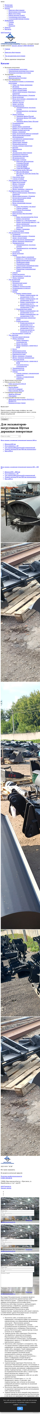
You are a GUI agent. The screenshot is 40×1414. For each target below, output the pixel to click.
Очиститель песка (18, 177)
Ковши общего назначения (21, 126)
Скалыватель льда (18, 140)
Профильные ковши (23, 262)
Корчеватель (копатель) (20, 154)
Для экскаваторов (14, 279)
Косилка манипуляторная (20, 337)
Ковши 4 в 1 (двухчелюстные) (22, 128)
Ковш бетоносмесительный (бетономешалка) (21, 136)
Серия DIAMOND (22, 165)
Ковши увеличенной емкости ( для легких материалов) (27, 223)
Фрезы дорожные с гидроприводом (22, 341)
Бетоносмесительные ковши (21, 198)
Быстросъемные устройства (21, 276)
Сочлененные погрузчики (17, 17)
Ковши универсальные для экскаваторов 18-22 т (29, 299)
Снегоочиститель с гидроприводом (22, 365)
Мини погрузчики (15, 13)
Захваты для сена (18, 102)
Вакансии (12, 26)
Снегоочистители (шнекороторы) (23, 239)
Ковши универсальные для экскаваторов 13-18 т (29, 296)
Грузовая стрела (17, 187)
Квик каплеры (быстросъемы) (22, 213)
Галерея (11, 22)
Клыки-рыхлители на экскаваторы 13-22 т (27, 327)
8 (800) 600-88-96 (28, 45)
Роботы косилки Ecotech (17, 15)
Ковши (14, 215)
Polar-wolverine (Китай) (16, 391)
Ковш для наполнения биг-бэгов (27, 217)
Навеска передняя (18, 370)
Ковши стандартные (23, 219)
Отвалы (15, 205)
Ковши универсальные (23, 293)
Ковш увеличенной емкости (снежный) (25, 133)
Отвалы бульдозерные (23, 210)
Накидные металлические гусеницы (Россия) (24, 162)
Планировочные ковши (24, 309)
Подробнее (22, 1404)
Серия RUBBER (21, 166)
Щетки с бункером (18, 184)
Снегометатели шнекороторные (22, 139)
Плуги (14, 349)
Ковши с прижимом (19, 132)
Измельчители (17, 149)
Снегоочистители (18, 359)
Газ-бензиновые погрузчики (18, 69)
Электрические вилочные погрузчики (21, 71)
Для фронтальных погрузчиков (19, 191)
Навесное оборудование (16, 10)
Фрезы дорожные (18, 114)
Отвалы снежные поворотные (22, 146)
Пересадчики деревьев (19, 142)
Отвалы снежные (18, 185)
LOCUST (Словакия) (16, 389)
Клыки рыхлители (18, 274)
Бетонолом (16, 281)
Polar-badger (12, 396)
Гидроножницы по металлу (21, 288)
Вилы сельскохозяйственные (21, 203)
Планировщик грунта (19, 88)
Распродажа (9, 5)
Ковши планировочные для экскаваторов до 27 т (29, 311)
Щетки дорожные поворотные (22, 241)
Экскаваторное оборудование (22, 152)
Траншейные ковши (23, 264)
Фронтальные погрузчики (17, 12)
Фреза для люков (21, 344)
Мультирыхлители (18, 158)
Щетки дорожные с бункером (22, 356)
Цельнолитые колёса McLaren (22, 170)
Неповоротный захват (19, 283)
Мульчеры (15, 86)
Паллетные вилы (18, 201)
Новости (7, 27)
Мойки (14, 151)
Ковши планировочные (24, 267)
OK (20, 1408)
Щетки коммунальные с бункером (23, 95)
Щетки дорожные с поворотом (22, 189)
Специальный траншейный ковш (27, 265)
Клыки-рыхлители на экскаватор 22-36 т (27, 330)
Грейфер (15, 290)
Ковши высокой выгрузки (21, 130)
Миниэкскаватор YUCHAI (17, 78)
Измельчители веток (19, 351)
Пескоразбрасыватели (19, 144)
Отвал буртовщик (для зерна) (26, 206)
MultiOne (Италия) (15, 394)
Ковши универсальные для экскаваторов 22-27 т (29, 303)
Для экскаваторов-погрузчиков (19, 232)
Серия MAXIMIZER (23, 168)
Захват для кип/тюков (19, 90)
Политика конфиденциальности (11, 1176)
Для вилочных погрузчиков (18, 180)
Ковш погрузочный (18, 182)
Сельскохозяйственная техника (19, 19)
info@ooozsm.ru (6, 32)
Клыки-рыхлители (22, 321)
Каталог (7, 8)
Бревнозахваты (17, 212)
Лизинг (11, 24)
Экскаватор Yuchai (15, 76)
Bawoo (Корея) (13, 387)
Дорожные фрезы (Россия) (25, 116)
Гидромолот (16, 125)
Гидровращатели (17, 123)
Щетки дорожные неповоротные (23, 358)
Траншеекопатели (18, 106)
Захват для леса (17, 285)
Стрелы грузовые (18, 179)
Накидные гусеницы (19, 159)
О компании (9, 6)
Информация (9, 20)
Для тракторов (13, 335)
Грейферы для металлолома (21, 286)
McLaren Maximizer (22, 172)
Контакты (8, 29)
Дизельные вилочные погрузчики (20, 73)
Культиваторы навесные (20, 156)
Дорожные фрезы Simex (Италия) (27, 121)
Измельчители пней (19, 354)
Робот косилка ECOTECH (17, 384)
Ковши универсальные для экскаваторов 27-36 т (29, 306)
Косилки (15, 147)
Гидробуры (16, 252)
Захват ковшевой (18, 199)
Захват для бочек (18, 104)
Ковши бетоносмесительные (25, 260)
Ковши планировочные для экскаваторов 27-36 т (29, 315)
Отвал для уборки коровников (22, 85)
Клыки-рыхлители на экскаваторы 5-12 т (27, 324)
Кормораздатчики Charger (17, 403)
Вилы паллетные (18, 97)
